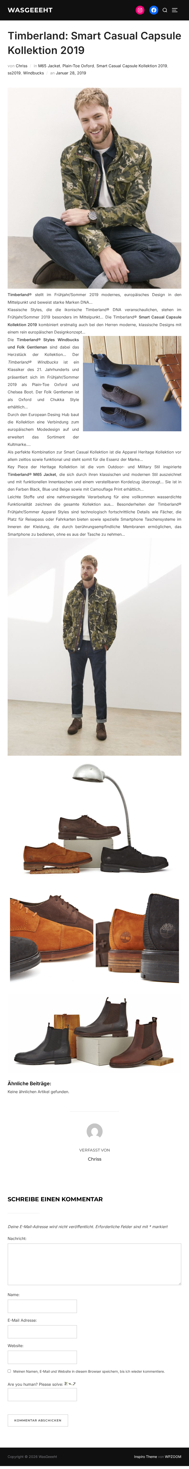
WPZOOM (173, 1456)
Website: (16, 1345)
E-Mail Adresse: (22, 1320)
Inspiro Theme (145, 1456)
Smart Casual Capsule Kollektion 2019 (131, 65)
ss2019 (14, 72)
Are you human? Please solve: (36, 1384)
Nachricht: (17, 1238)
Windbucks (33, 72)
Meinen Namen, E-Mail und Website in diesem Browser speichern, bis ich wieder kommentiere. (89, 1371)
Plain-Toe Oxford (78, 65)
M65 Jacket (49, 65)
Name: (14, 1294)
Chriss (21, 65)
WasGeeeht (30, 10)
